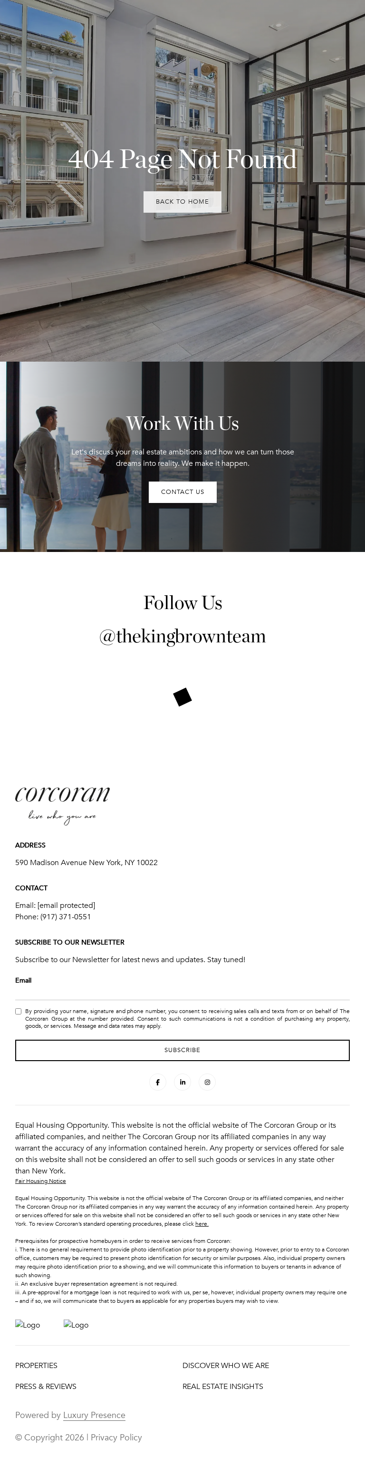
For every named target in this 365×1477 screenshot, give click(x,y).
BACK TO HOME (182, 202)
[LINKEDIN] (182, 1082)
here (201, 1224)
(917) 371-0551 (65, 917)
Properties (36, 1365)
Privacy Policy (116, 1437)
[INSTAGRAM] (207, 1082)
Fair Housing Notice (40, 1181)
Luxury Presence (94, 1415)
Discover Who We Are (225, 1365)
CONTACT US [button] (182, 492)
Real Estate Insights (222, 1386)
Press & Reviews (46, 1386)
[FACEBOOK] (157, 1082)
